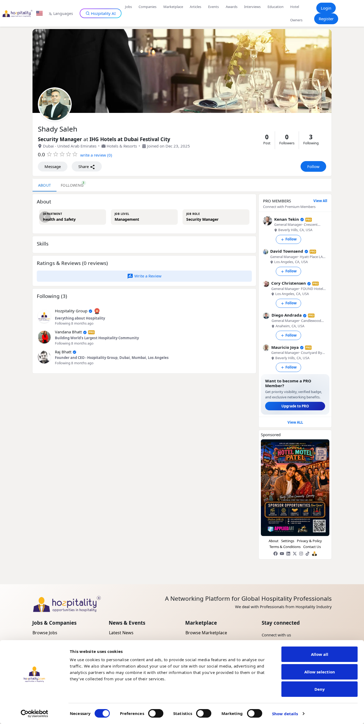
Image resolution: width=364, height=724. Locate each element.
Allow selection (319, 671)
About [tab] (44, 185)
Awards (231, 6)
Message (53, 166)
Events (213, 6)
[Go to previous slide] (45, 217)
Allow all (319, 654)
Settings (287, 540)
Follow (313, 166)
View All (320, 201)
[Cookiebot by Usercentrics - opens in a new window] (34, 714)
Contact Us (312, 546)
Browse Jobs (45, 633)
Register (326, 18)
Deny (319, 689)
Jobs (128, 6)
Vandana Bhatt (68, 331)
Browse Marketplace (206, 633)
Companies (147, 6)
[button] (44, 315)
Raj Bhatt (63, 351)
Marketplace (173, 6)
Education (276, 6)
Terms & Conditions (285, 546)
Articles (195, 6)
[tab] (72, 185)
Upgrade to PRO (295, 406)
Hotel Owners (296, 13)
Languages (63, 13)
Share (84, 166)
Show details (285, 713)
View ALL (295, 422)
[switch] (155, 713)
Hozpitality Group (71, 310)
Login (326, 8)
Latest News (121, 633)
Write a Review (147, 276)
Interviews (252, 6)
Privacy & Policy (309, 540)
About (273, 540)
